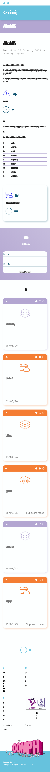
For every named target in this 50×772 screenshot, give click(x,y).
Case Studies (28, 725)
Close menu (45, 12)
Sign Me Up (25, 272)
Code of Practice (3, 715)
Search (5, 3)
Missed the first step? (13, 94)
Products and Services (7, 725)
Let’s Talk (5, 729)
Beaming (10, 12)
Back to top (29, 650)
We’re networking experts (16, 195)
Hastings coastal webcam (25, 685)
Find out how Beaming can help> (15, 211)
